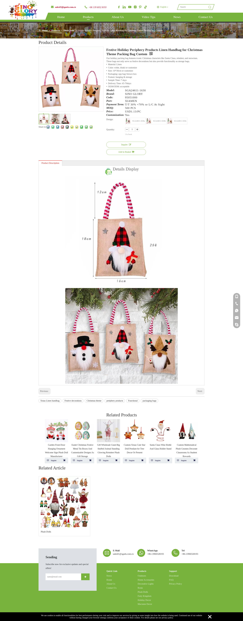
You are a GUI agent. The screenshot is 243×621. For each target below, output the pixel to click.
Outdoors (142, 576)
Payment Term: (115, 104)
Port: (109, 100)
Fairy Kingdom (144, 596)
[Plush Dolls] (64, 502)
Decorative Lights (146, 584)
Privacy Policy (175, 584)
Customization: (115, 115)
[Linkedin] (124, 7)
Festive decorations (73, 401)
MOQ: (110, 108)
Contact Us (206, 17)
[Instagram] (134, 7)
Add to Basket (124, 152)
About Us (118, 17)
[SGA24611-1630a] (128, 121)
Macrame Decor (145, 604)
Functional (133, 401)
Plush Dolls (46, 532)
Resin (140, 588)
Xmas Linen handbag (49, 401)
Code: (109, 97)
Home (61, 17)
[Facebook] (118, 7)
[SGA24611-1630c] (170, 121)
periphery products (114, 401)
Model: (110, 90)
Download (173, 576)
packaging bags (149, 401)
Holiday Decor (144, 600)
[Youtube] (129, 7)
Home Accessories (146, 580)
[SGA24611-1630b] (149, 121)
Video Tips (148, 17)
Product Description (50, 163)
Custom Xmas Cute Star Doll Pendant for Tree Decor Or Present (134, 449)
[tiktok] (145, 7)
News (177, 17)
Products (88, 17)
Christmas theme (94, 401)
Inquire (124, 144)
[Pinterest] (140, 7)
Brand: (110, 93)
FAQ (171, 580)
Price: (109, 111)
